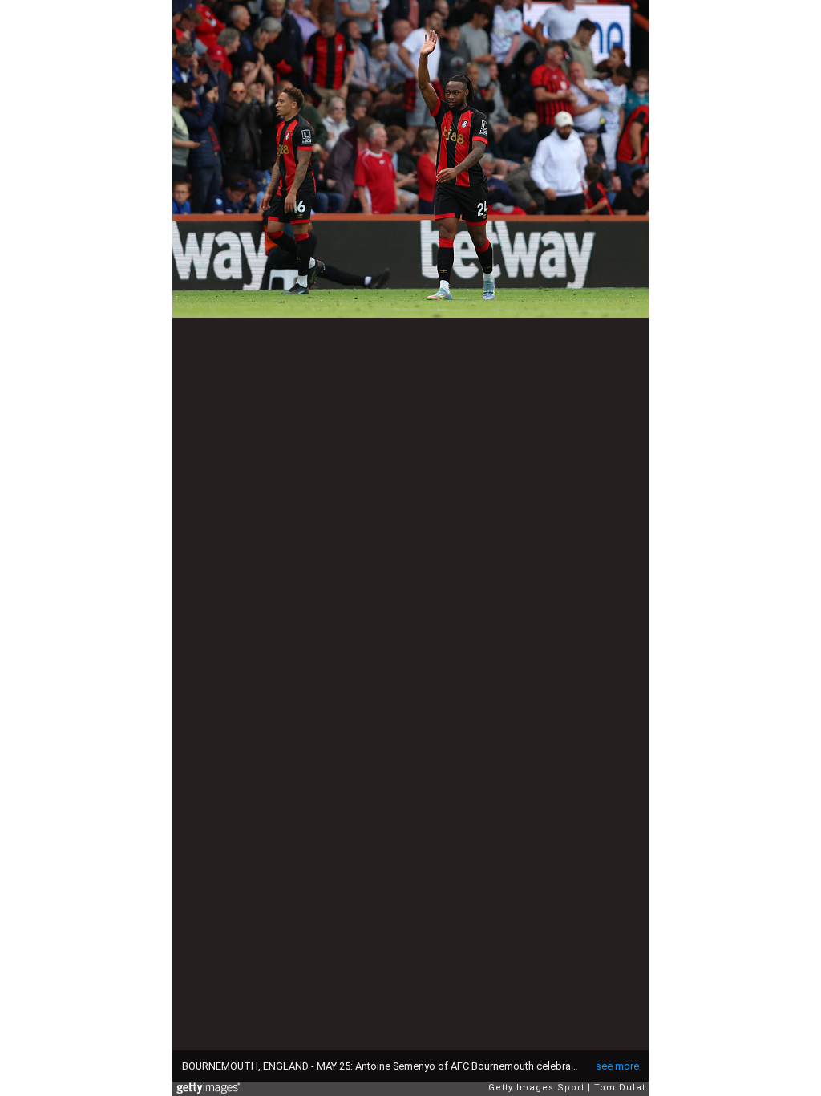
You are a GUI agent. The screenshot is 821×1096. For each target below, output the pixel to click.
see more (617, 1066)
